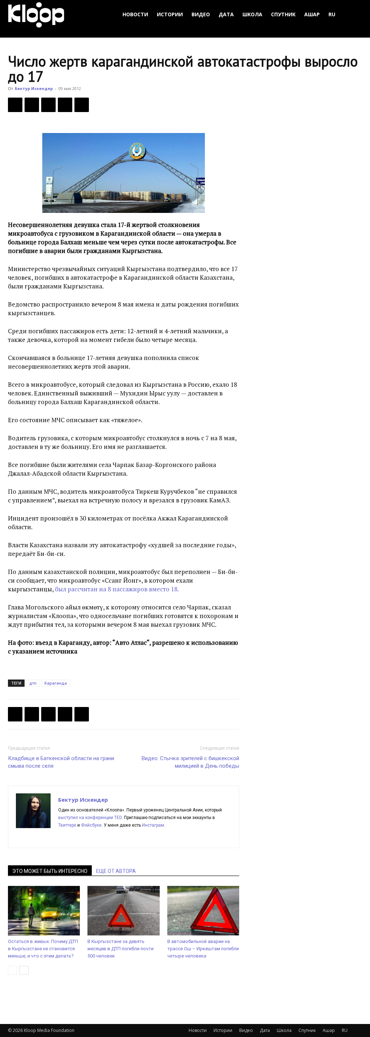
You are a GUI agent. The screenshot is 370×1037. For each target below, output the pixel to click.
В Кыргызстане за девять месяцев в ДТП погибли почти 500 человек (120, 949)
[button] (353, 14)
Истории (170, 14)
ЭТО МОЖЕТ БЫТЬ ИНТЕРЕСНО (49, 871)
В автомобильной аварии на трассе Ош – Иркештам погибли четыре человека (203, 949)
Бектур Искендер (34, 88)
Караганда (55, 683)
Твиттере (67, 825)
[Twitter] (32, 105)
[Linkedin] (90, 837)
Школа (252, 14)
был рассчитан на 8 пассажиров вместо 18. (117, 589)
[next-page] (24, 970)
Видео (201, 14)
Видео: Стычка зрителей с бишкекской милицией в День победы (190, 762)
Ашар (312, 14)
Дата (226, 14)
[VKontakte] (116, 837)
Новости (135, 14)
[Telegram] (65, 105)
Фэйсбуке (91, 825)
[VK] (48, 105)
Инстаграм (153, 825)
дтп (32, 683)
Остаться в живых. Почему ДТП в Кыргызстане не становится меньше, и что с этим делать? (43, 949)
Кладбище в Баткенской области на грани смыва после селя (61, 762)
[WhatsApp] (81, 105)
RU (331, 14)
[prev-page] (12, 970)
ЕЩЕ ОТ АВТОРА (116, 871)
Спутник (283, 14)
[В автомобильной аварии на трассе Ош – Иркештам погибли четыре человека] (203, 910)
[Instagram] (77, 837)
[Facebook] (15, 105)
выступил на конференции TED (90, 817)
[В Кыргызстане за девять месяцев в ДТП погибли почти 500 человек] (123, 910)
